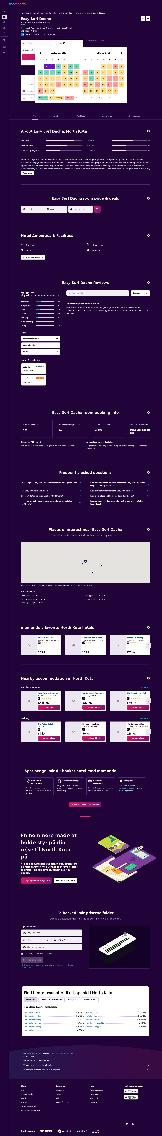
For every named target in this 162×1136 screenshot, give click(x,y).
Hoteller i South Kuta (32, 1016)
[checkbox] (33, 368)
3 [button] (58, 67)
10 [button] (59, 73)
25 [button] (65, 85)
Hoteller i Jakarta (92, 1020)
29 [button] (46, 91)
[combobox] (54, 933)
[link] (49, 707)
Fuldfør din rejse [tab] (89, 1000)
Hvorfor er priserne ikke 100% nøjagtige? (42, 1070)
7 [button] (40, 73)
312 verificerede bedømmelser (45, 35)
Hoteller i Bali (68, 13)
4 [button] (64, 67)
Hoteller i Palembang (32, 1027)
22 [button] (46, 85)
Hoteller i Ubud (92, 1012)
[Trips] (4, 40)
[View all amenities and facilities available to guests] (148, 235)
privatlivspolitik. (26, 967)
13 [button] (77, 73)
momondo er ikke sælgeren (36, 1061)
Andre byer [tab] (30, 1000)
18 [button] (65, 79)
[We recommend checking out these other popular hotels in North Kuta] (148, 627)
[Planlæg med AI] (4, 32)
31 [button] (116, 91)
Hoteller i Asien (37, 13)
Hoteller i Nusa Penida (95, 1023)
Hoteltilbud (25, 13)
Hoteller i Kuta (91, 1016)
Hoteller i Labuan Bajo (33, 1023)
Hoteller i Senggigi (93, 1027)
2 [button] (52, 67)
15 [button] (46, 79)
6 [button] (76, 67)
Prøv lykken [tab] (73, 1000)
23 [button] (52, 85)
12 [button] (71, 73)
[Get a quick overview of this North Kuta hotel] (148, 131)
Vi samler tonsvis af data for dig (37, 1065)
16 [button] (53, 79)
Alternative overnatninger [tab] (51, 1000)
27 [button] (77, 85)
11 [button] (64, 73)
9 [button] (52, 73)
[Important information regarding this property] (148, 412)
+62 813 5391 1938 (29, 31)
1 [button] (46, 67)
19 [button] (71, 79)
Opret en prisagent (126, 788)
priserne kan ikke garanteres (67, 1053)
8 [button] (46, 73)
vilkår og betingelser (63, 965)
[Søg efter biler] (4, 22)
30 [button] (52, 91)
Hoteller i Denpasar (32, 1012)
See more (144, 688)
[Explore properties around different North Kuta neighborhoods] (148, 678)
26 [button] (71, 85)
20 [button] (77, 79)
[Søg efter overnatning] (4, 16)
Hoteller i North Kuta (83, 13)
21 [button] (40, 85)
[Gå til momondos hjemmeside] (17, 4)
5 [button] (70, 67)
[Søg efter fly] (4, 11)
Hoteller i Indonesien (53, 13)
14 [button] (40, 79)
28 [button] (40, 91)
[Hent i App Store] (131, 1097)
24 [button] (58, 85)
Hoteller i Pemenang (32, 1020)
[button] (4, 4)
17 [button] (58, 79)
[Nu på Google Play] (131, 1091)
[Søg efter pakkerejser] (4, 27)
